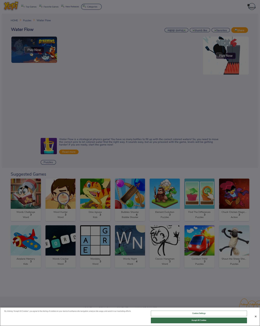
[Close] (256, 316)
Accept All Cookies (198, 320)
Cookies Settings (199, 313)
